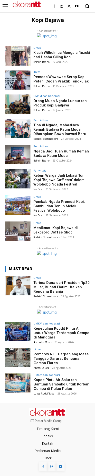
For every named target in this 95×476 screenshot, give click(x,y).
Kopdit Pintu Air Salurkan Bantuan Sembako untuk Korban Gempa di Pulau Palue (61, 384)
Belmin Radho (41, 62)
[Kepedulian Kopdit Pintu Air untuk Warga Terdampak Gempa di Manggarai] (17, 331)
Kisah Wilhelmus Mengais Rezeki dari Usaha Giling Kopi (61, 54)
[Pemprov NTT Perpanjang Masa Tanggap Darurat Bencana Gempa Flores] (17, 357)
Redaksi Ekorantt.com (45, 138)
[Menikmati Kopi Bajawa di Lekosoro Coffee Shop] (17, 231)
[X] (69, 6)
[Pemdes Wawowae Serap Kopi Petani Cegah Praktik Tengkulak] (17, 80)
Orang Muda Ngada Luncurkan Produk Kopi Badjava (60, 103)
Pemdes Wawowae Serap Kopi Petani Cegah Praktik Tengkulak (61, 79)
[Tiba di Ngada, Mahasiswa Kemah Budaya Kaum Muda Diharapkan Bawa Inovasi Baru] (17, 128)
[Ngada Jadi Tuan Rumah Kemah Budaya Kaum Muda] (17, 154)
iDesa (36, 71)
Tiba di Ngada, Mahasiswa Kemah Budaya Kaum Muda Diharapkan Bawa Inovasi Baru (59, 129)
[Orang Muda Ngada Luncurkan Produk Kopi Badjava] (17, 104)
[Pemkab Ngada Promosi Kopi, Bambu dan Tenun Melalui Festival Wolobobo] (17, 205)
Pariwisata (40, 170)
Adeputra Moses (42, 342)
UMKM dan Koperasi (46, 95)
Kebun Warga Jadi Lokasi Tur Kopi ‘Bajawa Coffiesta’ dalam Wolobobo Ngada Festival (59, 179)
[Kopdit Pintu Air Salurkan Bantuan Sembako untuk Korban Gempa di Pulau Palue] (17, 383)
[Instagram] (62, 6)
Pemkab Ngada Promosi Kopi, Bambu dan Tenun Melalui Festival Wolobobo (59, 206)
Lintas (37, 47)
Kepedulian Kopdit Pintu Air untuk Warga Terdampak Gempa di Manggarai (61, 332)
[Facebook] (54, 6)
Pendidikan (40, 120)
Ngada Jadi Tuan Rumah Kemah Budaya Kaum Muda (61, 153)
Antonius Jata (41, 368)
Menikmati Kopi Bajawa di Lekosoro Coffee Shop (55, 230)
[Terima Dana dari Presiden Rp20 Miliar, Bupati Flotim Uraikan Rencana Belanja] (17, 286)
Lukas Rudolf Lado (44, 393)
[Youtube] (76, 6)
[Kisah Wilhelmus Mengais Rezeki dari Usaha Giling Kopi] (17, 56)
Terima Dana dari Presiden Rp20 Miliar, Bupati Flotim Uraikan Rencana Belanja (61, 287)
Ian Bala (37, 189)
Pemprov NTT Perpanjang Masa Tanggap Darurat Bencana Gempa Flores (61, 358)
